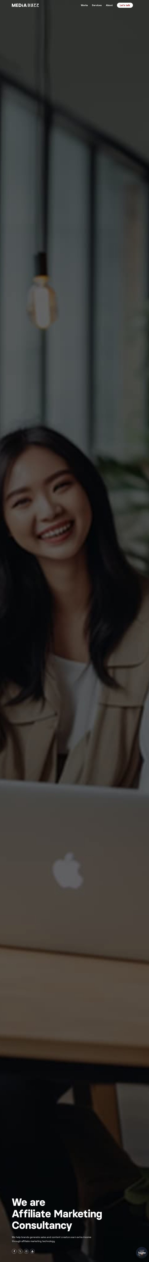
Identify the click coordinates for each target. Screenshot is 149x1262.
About (109, 5)
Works (84, 5)
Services (97, 5)
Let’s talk (125, 5)
